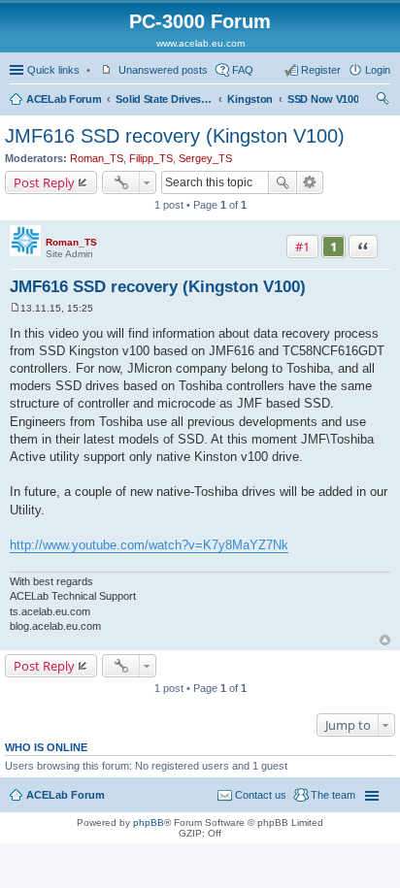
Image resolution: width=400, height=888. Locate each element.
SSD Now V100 (322, 99)
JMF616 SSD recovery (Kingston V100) (175, 136)
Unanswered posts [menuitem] (163, 70)
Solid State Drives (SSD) (164, 99)
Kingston (250, 99)
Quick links (53, 70)
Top (385, 640)
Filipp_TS (151, 158)
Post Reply (44, 182)
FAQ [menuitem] (242, 70)
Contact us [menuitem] (260, 795)
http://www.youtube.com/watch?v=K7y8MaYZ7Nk (149, 545)
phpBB (148, 822)
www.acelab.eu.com (200, 43)
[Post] (15, 308)
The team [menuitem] (333, 795)
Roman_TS (96, 158)
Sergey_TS (205, 158)
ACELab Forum (63, 99)
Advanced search (310, 182)
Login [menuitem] (377, 70)
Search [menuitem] (382, 101)
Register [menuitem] (321, 70)
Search (282, 182)
